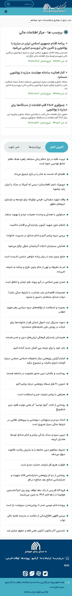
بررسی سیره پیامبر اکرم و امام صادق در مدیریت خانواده (35, 236)
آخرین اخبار (57, 147)
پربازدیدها (35, 147)
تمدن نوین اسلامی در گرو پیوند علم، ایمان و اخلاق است (35, 282)
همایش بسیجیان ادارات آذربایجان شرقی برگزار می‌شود (36, 246)
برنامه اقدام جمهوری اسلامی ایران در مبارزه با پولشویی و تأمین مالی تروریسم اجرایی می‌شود (39, 45)
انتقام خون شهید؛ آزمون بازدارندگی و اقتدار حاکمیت (37, 225)
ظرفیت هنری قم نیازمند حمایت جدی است (43, 465)
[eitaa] (25, 573)
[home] (36, 547)
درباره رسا (58, 558)
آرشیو (35, 558)
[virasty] (32, 573)
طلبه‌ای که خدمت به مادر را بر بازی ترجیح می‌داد (39, 174)
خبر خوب (14, 147)
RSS (66, 565)
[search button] (8, 4)
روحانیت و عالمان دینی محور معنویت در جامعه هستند (35, 373)
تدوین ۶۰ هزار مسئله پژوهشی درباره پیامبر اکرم (40, 384)
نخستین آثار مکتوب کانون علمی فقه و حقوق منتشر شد (36, 531)
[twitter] (45, 573)
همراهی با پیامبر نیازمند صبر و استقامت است (41, 394)
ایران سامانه (29, 591)
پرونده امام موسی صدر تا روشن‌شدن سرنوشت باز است (35, 505)
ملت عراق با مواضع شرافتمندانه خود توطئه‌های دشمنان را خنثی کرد (41, 20)
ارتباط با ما (45, 558)
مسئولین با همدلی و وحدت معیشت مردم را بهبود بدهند (35, 215)
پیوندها (25, 558)
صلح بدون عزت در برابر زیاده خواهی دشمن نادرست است (34, 257)
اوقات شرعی (12, 558)
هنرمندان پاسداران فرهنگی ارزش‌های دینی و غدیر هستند (35, 337)
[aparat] (38, 573)
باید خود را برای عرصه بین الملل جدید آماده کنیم (39, 348)
